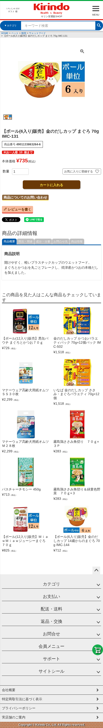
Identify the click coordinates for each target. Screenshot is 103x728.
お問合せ (51, 633)
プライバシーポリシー (18, 708)
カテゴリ (51, 584)
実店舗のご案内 (13, 717)
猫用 (23, 33)
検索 (99, 24)
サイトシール (51, 671)
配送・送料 (51, 609)
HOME (4, 33)
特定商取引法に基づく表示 (22, 699)
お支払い (51, 596)
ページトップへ (96, 570)
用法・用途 (25, 241)
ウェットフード (37, 33)
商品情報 (77, 241)
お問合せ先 (60, 241)
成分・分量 (43, 241)
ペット (14, 33)
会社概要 (8, 690)
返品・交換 (51, 621)
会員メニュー (51, 646)
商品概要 (9, 241)
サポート (51, 658)
